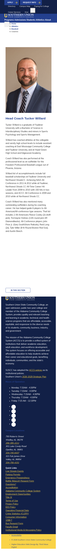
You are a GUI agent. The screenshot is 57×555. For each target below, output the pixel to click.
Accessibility (16, 535)
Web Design (31, 544)
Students (30, 20)
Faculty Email (12, 527)
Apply (10, 2)
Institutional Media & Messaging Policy (23, 530)
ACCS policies (35, 370)
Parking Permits (13, 475)
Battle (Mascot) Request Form (20, 481)
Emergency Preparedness (18, 478)
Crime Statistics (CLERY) (17, 514)
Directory (11, 6)
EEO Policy (10, 507)
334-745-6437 (12, 453)
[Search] (32, 10)
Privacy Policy (12, 504)
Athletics (40, 20)
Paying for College (41, 6)
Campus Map (24, 6)
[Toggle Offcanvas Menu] (6, 24)
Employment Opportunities (18, 494)
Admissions (20, 20)
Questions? (11, 484)
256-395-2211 (12, 443)
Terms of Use (12, 501)
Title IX (9, 497)
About (48, 20)
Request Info (29, 2)
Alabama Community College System (23, 491)
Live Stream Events (15, 471)
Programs (9, 20)
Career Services (14, 12)
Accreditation (12, 488)
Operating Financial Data (17, 511)
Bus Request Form (14, 524)
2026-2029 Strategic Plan (34, 377)
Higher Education (18, 544)
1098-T (9, 520)
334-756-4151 (12, 463)
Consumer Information (16, 517)
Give (26, 12)
